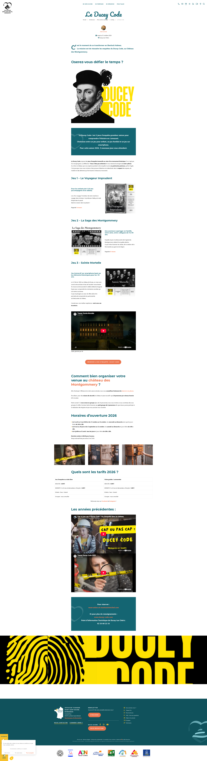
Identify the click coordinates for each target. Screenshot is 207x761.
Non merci (7, 752)
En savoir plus (18, 752)
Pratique (120, 4)
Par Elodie (103, 31)
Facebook (105, 501)
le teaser (79, 207)
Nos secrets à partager (102, 19)
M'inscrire (94, 715)
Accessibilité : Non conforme (109, 739)
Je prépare (99, 4)
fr (186, 3)
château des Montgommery (90, 382)
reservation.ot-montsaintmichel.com (103, 607)
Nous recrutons (97, 728)
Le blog (112, 19)
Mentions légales (86, 739)
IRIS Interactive (127, 739)
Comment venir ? (76, 722)
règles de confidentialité (106, 741)
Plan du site (79, 739)
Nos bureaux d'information (73, 718)
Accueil (84, 19)
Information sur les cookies (78, 741)
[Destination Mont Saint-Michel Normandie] (7, 7)
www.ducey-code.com (103, 617)
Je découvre (88, 4)
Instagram (112, 501)
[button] (11, 758)
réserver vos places (127, 391)
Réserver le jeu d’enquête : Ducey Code (103, 362)
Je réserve (110, 4)
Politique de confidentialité (96, 739)
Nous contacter (61, 722)
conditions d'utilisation (119, 741)
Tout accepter (30, 752)
